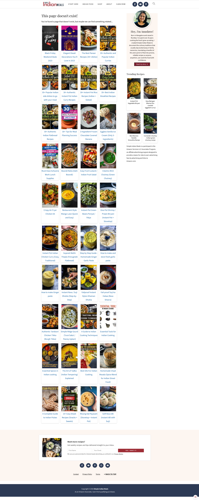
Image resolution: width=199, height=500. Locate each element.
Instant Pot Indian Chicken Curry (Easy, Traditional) (50, 257)
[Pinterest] (146, 4)
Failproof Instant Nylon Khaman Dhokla (89, 296)
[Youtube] (140, 4)
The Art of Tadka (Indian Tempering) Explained (69, 374)
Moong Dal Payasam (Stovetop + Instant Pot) (88, 417)
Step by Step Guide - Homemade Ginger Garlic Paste (89, 257)
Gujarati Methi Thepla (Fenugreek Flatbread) (69, 257)
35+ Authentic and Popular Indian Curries (108, 57)
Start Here (73, 4)
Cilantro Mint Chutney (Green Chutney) (108, 174)
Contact (76, 474)
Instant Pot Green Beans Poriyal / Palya (88, 214)
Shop (100, 4)
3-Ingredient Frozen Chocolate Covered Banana (88, 135)
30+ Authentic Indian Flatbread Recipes (50, 135)
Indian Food (87, 4)
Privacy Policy (87, 474)
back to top (111, 474)
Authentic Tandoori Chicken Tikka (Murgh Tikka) (50, 335)
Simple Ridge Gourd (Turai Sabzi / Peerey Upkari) (69, 335)
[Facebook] (134, 4)
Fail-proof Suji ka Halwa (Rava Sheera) (108, 296)
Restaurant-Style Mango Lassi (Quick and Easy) (69, 214)
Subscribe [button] (121, 4)
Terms (98, 474)
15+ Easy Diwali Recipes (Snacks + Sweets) (69, 417)
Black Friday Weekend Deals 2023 (50, 57)
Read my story (141, 64)
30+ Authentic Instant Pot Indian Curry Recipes (69, 96)
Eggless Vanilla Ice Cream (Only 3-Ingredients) (108, 135)
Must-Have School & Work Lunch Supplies (50, 174)
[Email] (107, 465)
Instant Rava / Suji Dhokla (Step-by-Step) (69, 296)
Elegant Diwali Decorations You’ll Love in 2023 (69, 57)
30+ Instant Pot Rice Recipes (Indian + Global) (88, 96)
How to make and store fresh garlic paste (108, 257)
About (109, 4)
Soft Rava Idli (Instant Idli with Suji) (108, 417)
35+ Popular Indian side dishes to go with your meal (50, 96)
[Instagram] (101, 465)
